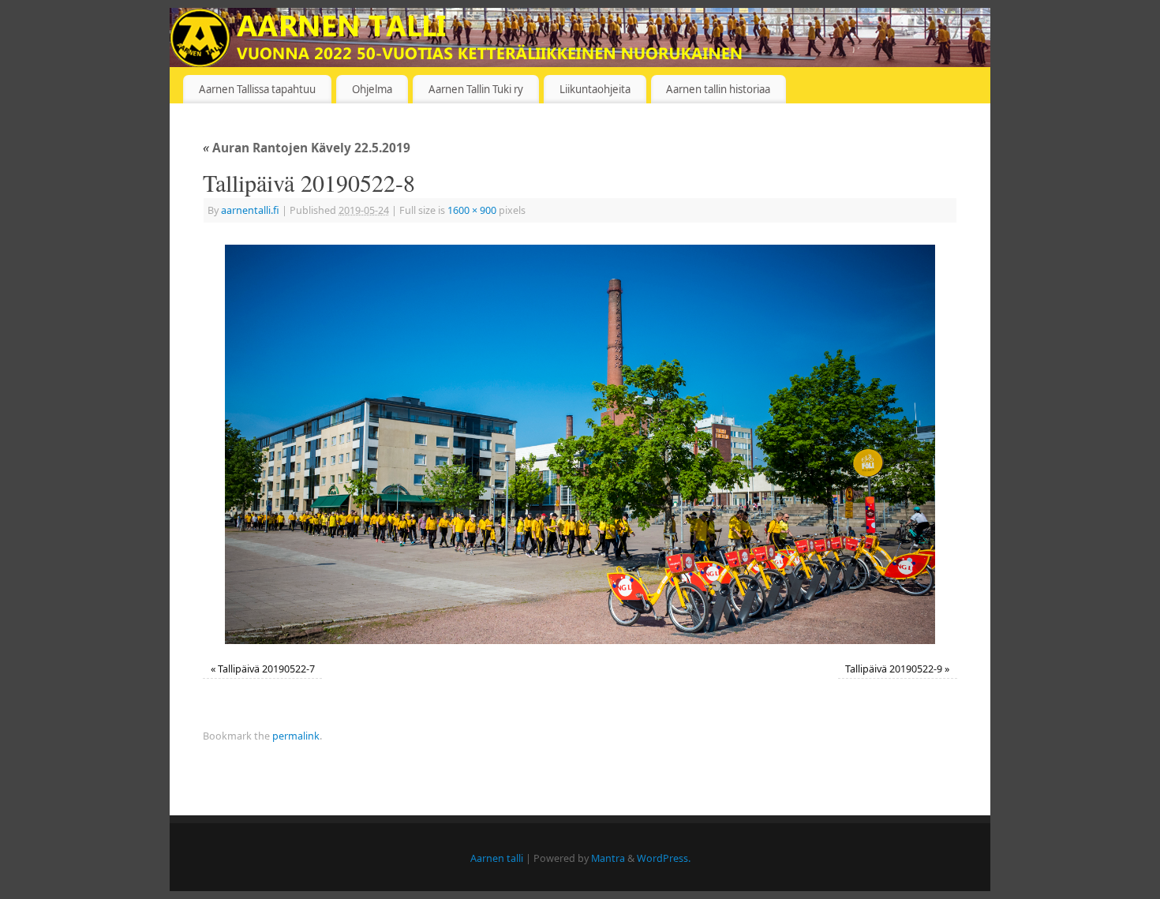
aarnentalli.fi (250, 210)
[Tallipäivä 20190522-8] (580, 444)
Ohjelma (372, 89)
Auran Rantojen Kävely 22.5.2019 (306, 148)
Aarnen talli (496, 858)
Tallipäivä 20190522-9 (893, 669)
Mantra (608, 858)
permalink (296, 736)
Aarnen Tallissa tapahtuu (257, 89)
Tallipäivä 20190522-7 (266, 669)
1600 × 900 (471, 210)
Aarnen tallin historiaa (718, 89)
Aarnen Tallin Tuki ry (475, 89)
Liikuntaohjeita (595, 89)
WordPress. (663, 858)
